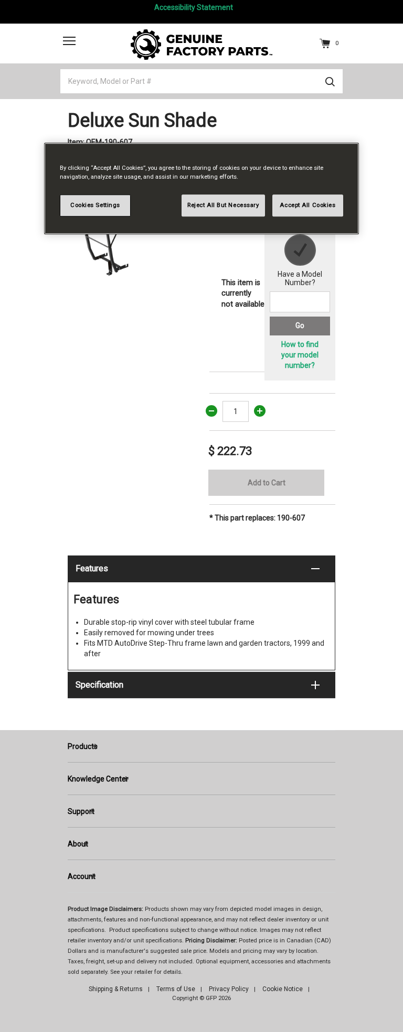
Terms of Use (175, 989)
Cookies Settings (95, 205)
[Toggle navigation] (69, 40)
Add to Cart (266, 483)
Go (299, 325)
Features (92, 568)
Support (81, 811)
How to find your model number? (300, 355)
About (78, 844)
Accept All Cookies (307, 205)
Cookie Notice (282, 989)
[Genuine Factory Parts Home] (201, 44)
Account (82, 876)
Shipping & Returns (116, 989)
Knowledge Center (98, 779)
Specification (99, 685)
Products (83, 746)
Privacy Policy (229, 989)
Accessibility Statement (193, 7)
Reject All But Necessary (223, 205)
